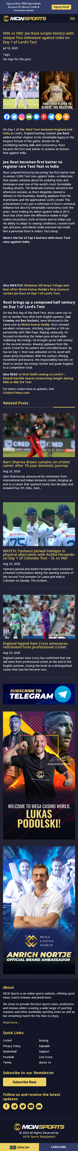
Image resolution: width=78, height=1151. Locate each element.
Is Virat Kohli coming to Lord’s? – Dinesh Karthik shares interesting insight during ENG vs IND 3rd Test (38, 378)
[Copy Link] (57, 116)
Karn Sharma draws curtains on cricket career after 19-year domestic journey (36, 463)
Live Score (45, 1057)
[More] (65, 116)
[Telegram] (50, 116)
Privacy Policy (12, 1046)
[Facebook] (5, 116)
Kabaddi (44, 1046)
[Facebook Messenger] (35, 116)
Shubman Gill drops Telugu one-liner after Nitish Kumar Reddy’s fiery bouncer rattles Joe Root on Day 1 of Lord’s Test (36, 289)
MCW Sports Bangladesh (39, 1136)
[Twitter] (13, 116)
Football (8, 1057)
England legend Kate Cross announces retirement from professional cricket (35, 645)
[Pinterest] (42, 116)
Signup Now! (61, 7)
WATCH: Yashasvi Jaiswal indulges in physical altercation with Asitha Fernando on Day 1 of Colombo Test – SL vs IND (38, 554)
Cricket (7, 1040)
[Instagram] (20, 116)
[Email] (28, 116)
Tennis (7, 1062)
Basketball (10, 1051)
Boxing (43, 1040)
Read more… (11, 1022)
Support (44, 1051)
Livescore (58, 1147)
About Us (45, 1062)
